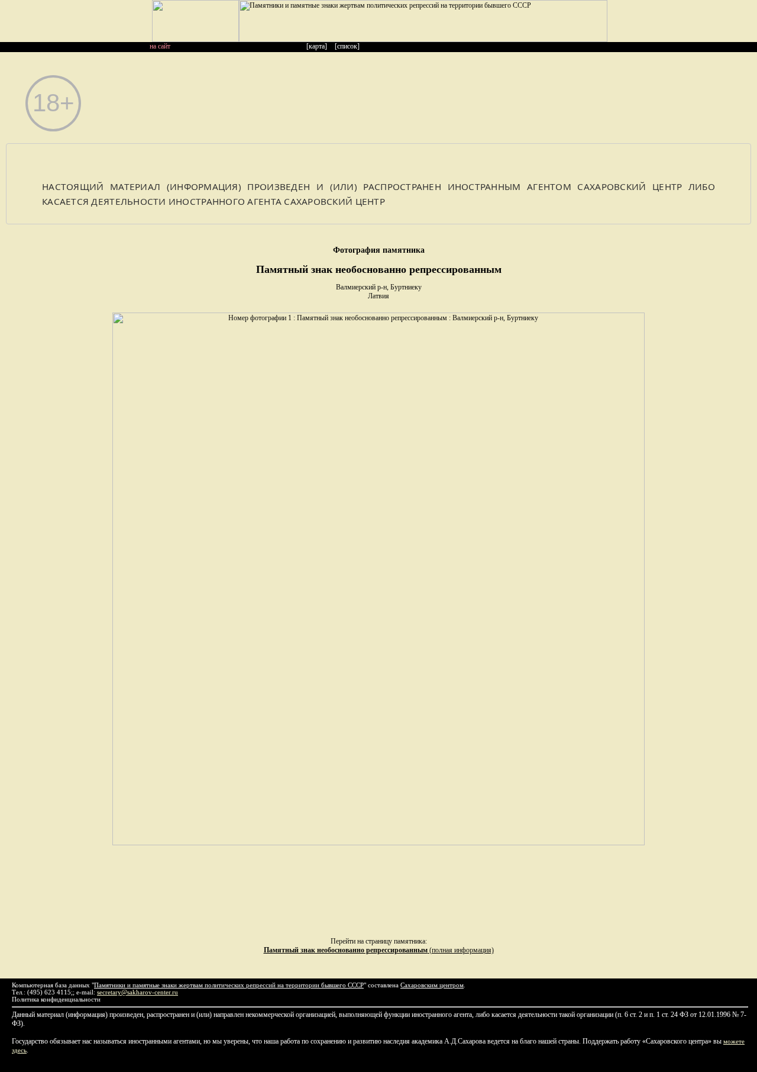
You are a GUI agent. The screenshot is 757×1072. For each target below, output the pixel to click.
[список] (347, 46)
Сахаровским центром (432, 985)
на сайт (160, 46)
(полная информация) (379, 950)
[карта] (316, 46)
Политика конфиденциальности (56, 999)
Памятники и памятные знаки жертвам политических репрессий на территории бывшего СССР (229, 985)
